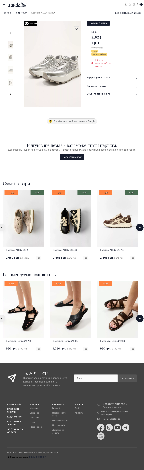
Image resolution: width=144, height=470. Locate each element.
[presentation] (10, 33)
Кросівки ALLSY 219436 (65, 250)
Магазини (34, 408)
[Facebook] (100, 427)
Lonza (32, 422)
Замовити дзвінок (112, 407)
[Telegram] (125, 427)
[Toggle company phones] (125, 4)
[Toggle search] (130, 4)
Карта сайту (15, 404)
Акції (77, 408)
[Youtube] (117, 427)
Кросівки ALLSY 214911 (18, 250)
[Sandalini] (17, 4)
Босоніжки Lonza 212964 (65, 341)
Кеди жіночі (14, 417)
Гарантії (56, 408)
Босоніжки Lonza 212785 (18, 341)
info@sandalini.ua (111, 419)
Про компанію (58, 425)
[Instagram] (109, 427)
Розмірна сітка (98, 23)
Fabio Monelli (36, 427)
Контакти (79, 413)
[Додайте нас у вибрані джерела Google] (100, 436)
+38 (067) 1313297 (114, 404)
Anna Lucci (35, 417)
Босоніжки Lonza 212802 (112, 341)
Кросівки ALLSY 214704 (112, 250)
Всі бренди (35, 413)
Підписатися (127, 378)
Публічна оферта (60, 420)
